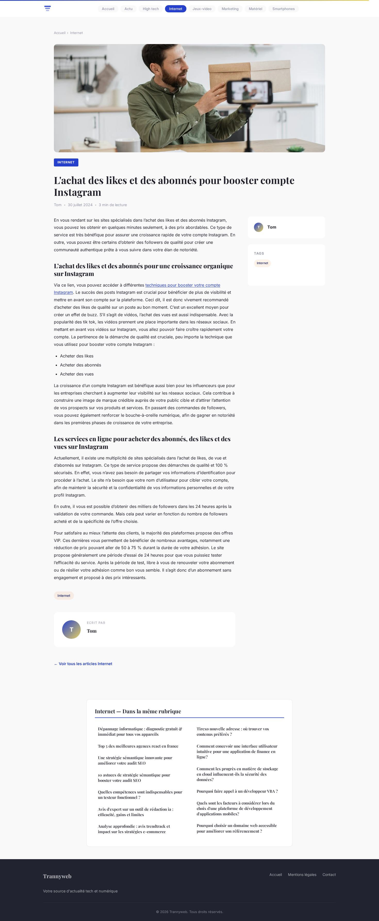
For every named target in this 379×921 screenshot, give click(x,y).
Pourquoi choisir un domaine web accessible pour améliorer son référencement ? (237, 828)
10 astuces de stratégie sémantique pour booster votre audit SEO (134, 777)
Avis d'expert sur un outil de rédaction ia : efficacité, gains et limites (135, 812)
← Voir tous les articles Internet (83, 663)
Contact (329, 874)
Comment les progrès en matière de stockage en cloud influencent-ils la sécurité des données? (237, 774)
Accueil (108, 9)
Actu (129, 9)
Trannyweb (57, 876)
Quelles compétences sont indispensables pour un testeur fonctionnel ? (140, 794)
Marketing (230, 9)
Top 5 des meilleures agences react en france (138, 746)
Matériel (255, 9)
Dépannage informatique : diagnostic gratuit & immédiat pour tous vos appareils (140, 731)
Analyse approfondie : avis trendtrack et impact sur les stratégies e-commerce (134, 829)
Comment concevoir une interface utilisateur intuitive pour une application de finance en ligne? (237, 751)
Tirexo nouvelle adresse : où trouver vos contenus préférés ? (233, 731)
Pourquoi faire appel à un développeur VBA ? (237, 791)
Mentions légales (302, 874)
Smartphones (284, 9)
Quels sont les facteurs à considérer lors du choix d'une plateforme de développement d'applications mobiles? (236, 808)
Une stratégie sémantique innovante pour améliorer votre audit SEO (135, 760)
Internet (175, 9)
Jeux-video (202, 9)
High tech (151, 9)
